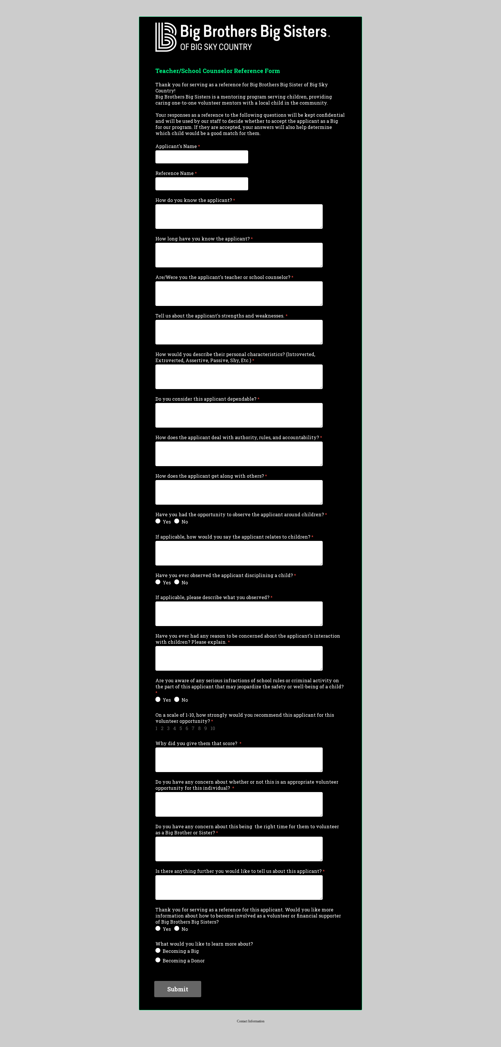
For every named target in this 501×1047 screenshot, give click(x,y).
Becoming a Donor (184, 960)
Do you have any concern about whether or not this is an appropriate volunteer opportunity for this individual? (246, 785)
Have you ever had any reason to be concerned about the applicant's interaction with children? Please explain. (247, 639)
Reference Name (174, 173)
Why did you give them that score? (196, 743)
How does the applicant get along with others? (209, 476)
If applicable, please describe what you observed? (212, 597)
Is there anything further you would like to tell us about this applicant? (238, 871)
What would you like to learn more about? (204, 944)
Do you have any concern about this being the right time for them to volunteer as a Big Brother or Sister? (247, 829)
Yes (167, 522)
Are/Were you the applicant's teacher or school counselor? (222, 277)
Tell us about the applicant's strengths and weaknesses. (219, 316)
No (184, 522)
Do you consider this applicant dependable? (205, 399)
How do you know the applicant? (193, 200)
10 (212, 728)
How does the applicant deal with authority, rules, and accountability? (237, 437)
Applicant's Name (176, 146)
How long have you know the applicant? (202, 239)
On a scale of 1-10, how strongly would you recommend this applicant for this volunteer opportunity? (244, 718)
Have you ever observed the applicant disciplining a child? (224, 575)
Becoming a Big (181, 951)
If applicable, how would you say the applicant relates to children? (232, 537)
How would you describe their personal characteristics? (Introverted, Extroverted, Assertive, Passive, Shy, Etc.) (235, 357)
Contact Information (250, 1021)
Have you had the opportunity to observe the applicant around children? (239, 514)
